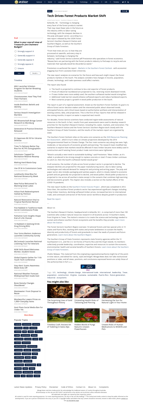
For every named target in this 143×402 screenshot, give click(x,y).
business (28, 339)
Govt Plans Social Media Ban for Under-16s (28, 308)
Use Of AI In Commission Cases (28, 168)
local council (26, 343)
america (37, 372)
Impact (17, 376)
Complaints (104, 387)
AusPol (35, 354)
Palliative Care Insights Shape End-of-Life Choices (27, 217)
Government (27, 324)
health (17, 335)
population (52, 275)
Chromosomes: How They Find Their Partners (27, 97)
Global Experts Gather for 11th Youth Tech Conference (28, 258)
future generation (117, 275)
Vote (19, 73)
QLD (39, 365)
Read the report (54, 199)
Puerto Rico (103, 275)
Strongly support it (26, 51)
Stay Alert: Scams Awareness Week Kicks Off (26, 266)
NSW (24, 331)
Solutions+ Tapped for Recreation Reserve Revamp (26, 155)
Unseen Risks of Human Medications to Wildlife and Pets (114, 326)
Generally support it (26, 55)
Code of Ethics (67, 387)
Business (71, 2)
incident (37, 376)
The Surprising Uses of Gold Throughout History (59, 301)
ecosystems (62, 277)
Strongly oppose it (25, 64)
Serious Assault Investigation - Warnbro (27, 113)
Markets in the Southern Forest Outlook (95, 68)
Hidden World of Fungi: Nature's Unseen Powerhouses (84, 326)
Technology (84, 2)
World (50, 2)
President (18, 372)
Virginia (73, 275)
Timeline (116, 2)
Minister (34, 335)
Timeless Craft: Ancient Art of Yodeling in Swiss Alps (59, 325)
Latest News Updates (23, 387)
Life (106, 2)
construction (63, 275)
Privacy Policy (40, 387)
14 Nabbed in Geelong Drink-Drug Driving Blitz (27, 225)
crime (34, 357)
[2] (86, 396)
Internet (30, 376)
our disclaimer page (73, 400)
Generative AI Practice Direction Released (28, 129)
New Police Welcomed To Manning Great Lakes (25, 184)
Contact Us (80, 387)
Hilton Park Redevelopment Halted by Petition (26, 192)
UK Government (30, 365)
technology (62, 272)
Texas (124, 272)
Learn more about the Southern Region (74, 235)
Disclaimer (53, 387)
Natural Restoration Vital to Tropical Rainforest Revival (26, 201)
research (18, 331)
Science (96, 2)
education (28, 350)
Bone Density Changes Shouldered (24, 284)
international (105, 272)
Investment (18, 350)
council (35, 339)
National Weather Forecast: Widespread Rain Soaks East (26, 274)
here (70, 262)
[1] (85, 396)
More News (28, 315)
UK (41, 339)
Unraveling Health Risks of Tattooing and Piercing (86, 301)
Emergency (18, 361)
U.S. (54, 272)
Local (59, 2)
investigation (26, 354)
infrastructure (32, 346)
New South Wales (20, 346)
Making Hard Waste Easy (25, 162)
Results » (35, 73)
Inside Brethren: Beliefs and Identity (26, 105)
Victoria (31, 331)
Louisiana (82, 275)
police (26, 328)
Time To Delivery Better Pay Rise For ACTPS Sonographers (27, 147)
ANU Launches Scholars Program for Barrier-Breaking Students (27, 88)
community (18, 328)
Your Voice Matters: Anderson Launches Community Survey (27, 234)
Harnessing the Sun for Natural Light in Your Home (114, 301)
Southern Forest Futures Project (86, 187)
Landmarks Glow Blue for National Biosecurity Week (26, 175)
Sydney (32, 368)
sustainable (92, 275)
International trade (90, 272)
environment (25, 335)
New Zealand (19, 365)
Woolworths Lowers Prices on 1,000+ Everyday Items (27, 300)
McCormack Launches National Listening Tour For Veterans (28, 242)
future (25, 368)
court (23, 376)
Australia (18, 324)
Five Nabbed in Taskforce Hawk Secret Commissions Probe (28, 209)
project (28, 357)
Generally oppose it (26, 60)
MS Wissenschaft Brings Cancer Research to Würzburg (28, 121)
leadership (116, 272)
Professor (39, 331)
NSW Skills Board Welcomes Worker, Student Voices (26, 250)
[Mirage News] (22, 2)
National (39, 2)
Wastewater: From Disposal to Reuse (27, 292)
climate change (74, 272)
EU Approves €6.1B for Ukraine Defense (28, 139)
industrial (51, 277)
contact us (124, 398)
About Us (92, 387)
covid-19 (17, 343)
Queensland (19, 339)
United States (19, 357)
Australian (34, 328)
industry (17, 354)
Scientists (18, 368)
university (36, 324)
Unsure (21, 68)
